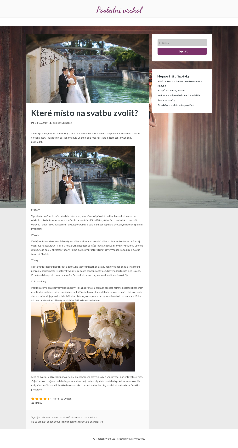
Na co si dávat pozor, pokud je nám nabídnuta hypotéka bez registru (67, 421)
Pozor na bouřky (166, 100)
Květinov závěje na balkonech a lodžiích (179, 95)
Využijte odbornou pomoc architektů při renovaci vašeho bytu (64, 417)
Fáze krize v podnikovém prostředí (176, 105)
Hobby (38, 402)
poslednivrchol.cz (62, 122)
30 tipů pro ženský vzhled (171, 90)
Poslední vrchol (119, 10)
